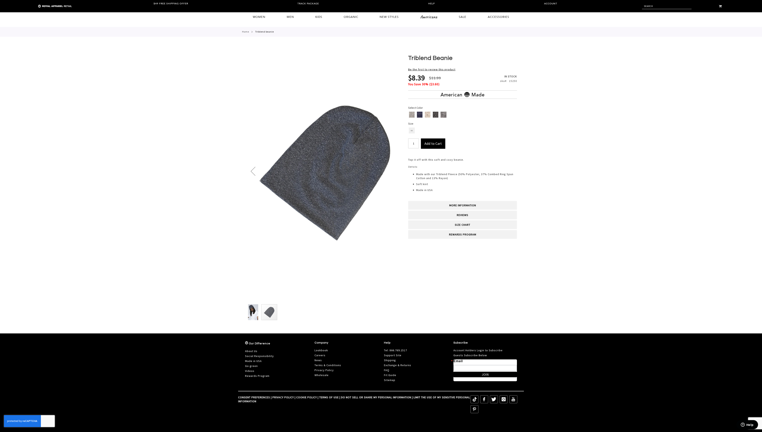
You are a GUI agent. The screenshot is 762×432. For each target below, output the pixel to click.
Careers (320, 355)
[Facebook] (484, 399)
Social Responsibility (259, 356)
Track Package (308, 3)
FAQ (386, 370)
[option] (412, 115)
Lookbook (321, 350)
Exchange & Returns (397, 365)
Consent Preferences (254, 397)
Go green (251, 366)
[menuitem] (259, 17)
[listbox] (463, 115)
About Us (251, 351)
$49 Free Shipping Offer (171, 3)
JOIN (485, 374)
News (318, 360)
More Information (462, 205)
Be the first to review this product (431, 69)
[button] (253, 171)
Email (458, 361)
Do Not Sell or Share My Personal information (376, 397)
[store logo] (46, 6)
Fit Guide (390, 375)
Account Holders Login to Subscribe (478, 350)
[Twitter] (494, 399)
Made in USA (253, 361)
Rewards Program (462, 234)
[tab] (462, 205)
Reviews (462, 215)
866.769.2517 (398, 350)
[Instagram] (504, 399)
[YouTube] (513, 399)
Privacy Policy (324, 370)
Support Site (392, 355)
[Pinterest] (474, 409)
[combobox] (667, 6)
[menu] (381, 17)
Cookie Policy (306, 397)
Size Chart (462, 225)
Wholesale (322, 375)
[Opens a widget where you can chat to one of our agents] (747, 425)
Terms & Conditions (328, 365)
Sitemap (389, 380)
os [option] (412, 130)
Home (245, 31)
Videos (249, 371)
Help (431, 3)
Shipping (390, 360)
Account (550, 3)
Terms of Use (329, 397)
